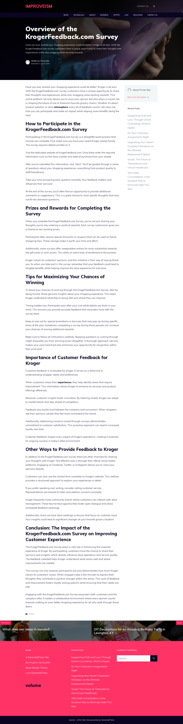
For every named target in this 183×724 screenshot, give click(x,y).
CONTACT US (142, 6)
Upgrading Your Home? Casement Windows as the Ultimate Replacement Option (90, 679)
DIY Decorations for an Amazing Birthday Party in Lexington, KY (129, 631)
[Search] (153, 658)
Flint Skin (82, 720)
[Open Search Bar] (154, 6)
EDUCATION (137, 15)
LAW (126, 15)
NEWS (66, 15)
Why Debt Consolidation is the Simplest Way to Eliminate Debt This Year (139, 180)
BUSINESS (104, 15)
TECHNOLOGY (78, 15)
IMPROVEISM (39, 6)
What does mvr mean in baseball (25, 629)
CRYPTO (116, 15)
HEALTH (92, 15)
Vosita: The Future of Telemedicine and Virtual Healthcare (139, 163)
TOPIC (31, 614)
